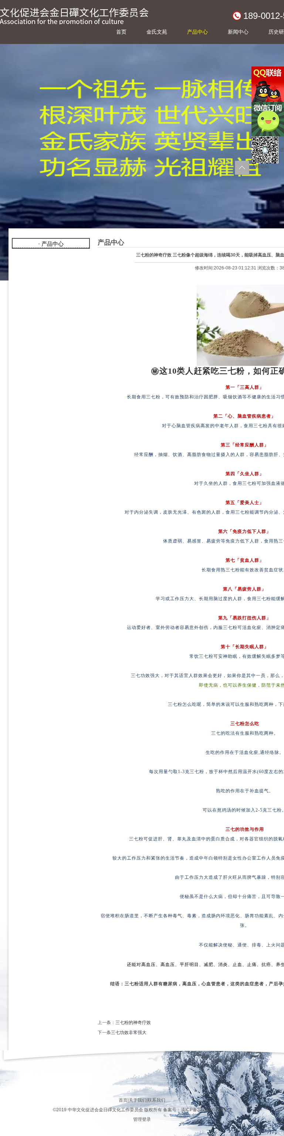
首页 (121, 32)
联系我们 (156, 1100)
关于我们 (137, 1100)
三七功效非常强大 (128, 1032)
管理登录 (142, 1119)
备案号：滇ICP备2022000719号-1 (197, 1109)
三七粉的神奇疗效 (133, 1022)
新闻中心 (238, 32)
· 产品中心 (51, 244)
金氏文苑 (156, 32)
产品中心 (197, 32)
